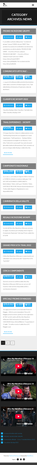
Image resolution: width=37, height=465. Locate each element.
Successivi (12, 343)
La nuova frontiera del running (13, 433)
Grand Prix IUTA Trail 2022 (17, 245)
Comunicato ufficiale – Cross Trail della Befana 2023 (16, 76)
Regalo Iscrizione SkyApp (16, 217)
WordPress (30, 455)
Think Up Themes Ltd (14, 455)
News (29, 37)
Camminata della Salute (16, 201)
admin (20, 37)
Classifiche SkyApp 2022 (15, 99)
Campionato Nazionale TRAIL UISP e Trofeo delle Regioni (16, 171)
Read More (8, 152)
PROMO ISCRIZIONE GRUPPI (16, 31)
